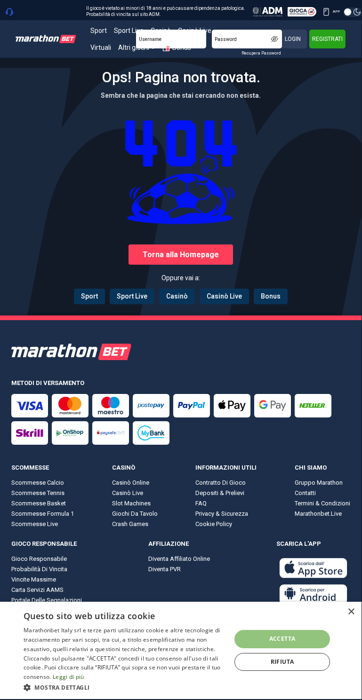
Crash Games (130, 523)
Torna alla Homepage (181, 254)
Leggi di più (68, 677)
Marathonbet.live (318, 513)
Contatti (305, 492)
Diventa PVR (164, 569)
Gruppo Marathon (319, 482)
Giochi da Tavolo (135, 513)
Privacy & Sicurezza (221, 513)
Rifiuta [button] (282, 662)
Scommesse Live (34, 523)
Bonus (271, 296)
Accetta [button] (282, 639)
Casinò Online (130, 482)
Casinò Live (224, 296)
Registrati (327, 39)
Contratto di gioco (220, 482)
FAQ (201, 503)
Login (293, 39)
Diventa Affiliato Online (179, 558)
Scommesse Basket (38, 503)
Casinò (177, 296)
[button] (124, 687)
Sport (89, 296)
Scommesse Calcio (37, 482)
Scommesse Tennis (37, 492)
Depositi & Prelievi (219, 492)
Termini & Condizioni (322, 503)
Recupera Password (261, 53)
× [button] (350, 611)
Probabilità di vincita (39, 569)
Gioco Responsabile (39, 558)
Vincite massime (33, 579)
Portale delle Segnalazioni (46, 600)
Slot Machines (131, 503)
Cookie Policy (213, 523)
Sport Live (132, 296)
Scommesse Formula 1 (42, 513)
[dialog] (181, 650)
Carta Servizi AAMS (37, 589)
